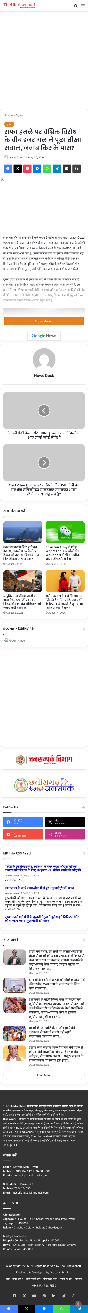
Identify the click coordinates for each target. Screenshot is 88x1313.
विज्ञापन (78, 1279)
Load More (44, 1075)
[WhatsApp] (47, 169)
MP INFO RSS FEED (44, 1285)
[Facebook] (8, 169)
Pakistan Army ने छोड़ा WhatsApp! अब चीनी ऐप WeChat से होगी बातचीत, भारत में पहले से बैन (63, 553)
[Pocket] (27, 169)
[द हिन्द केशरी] (19, 5)
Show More (43, 321)
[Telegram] (57, 169)
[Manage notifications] (78, 1304)
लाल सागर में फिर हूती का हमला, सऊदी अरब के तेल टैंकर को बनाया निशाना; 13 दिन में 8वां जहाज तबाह (21, 553)
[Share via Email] (67, 169)
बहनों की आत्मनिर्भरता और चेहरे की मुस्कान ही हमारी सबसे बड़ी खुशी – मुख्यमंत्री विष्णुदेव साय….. (52, 1032)
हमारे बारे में (17, 1279)
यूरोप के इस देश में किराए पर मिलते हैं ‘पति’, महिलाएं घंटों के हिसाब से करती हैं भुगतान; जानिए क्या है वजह (64, 602)
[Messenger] (37, 169)
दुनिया (20, 115)
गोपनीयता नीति (50, 1279)
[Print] (76, 169)
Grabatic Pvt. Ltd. (61, 1272)
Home (11, 115)
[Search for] (76, 7)
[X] (18, 169)
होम (8, 1279)
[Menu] (83, 7)
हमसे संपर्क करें (33, 1279)
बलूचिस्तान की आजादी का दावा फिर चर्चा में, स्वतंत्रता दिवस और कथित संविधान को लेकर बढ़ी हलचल (22, 602)
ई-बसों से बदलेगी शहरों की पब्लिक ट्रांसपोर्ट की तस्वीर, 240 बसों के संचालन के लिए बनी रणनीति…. (57, 984)
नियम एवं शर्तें (66, 1279)
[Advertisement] (44, 59)
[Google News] (44, 336)
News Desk (16, 157)
